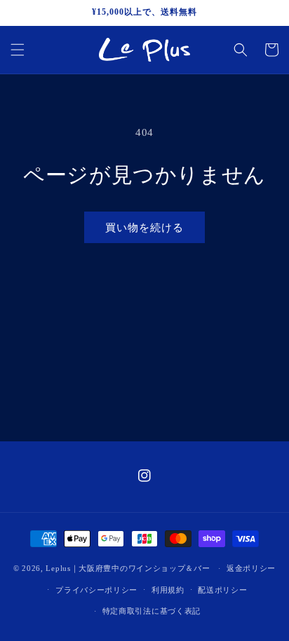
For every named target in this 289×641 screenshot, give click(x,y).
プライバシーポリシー (96, 590)
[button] (17, 49)
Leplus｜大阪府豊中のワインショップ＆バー (128, 568)
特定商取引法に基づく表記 (151, 611)
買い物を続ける (144, 227)
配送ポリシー (222, 590)
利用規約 (168, 590)
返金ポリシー (251, 568)
